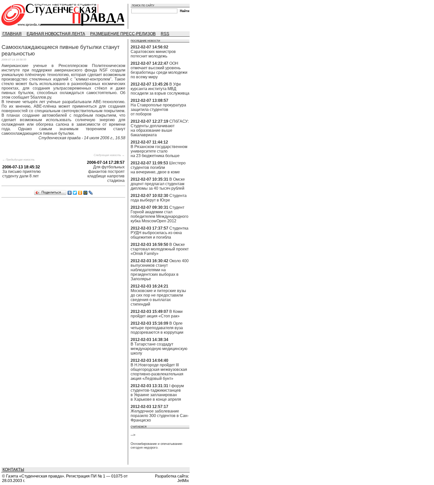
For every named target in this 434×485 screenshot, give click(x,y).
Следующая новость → (109, 155)
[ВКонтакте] (69, 192)
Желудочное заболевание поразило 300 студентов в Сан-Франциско (160, 415)
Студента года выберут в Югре (159, 197)
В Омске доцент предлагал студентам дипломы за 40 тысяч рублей (158, 183)
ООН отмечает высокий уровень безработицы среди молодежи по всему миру (159, 70)
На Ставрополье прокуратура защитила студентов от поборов (158, 109)
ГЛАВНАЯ (12, 34)
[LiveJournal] (90, 192)
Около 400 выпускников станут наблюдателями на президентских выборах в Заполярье (160, 270)
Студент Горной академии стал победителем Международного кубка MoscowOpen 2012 (159, 214)
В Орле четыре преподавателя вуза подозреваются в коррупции (157, 327)
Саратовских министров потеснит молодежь (153, 53)
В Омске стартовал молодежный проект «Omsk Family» (160, 249)
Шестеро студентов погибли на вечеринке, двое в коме (158, 167)
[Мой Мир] (85, 192)
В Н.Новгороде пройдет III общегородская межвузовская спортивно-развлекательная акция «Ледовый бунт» (159, 372)
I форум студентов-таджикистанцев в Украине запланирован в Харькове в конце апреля (157, 392)
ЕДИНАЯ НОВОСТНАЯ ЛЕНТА (56, 34)
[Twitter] (75, 192)
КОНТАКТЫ (13, 469)
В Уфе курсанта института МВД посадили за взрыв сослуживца (160, 88)
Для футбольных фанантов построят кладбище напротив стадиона (106, 174)
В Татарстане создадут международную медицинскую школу (159, 348)
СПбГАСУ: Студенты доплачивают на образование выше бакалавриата (160, 128)
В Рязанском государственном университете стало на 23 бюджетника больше (159, 151)
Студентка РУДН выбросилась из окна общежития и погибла (159, 232)
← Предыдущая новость (18, 159)
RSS (165, 34)
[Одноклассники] (80, 192)
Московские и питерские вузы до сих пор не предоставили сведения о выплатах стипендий (158, 297)
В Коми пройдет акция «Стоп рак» (157, 313)
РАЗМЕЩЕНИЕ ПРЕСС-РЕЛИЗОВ (123, 34)
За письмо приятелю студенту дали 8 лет (21, 173)
